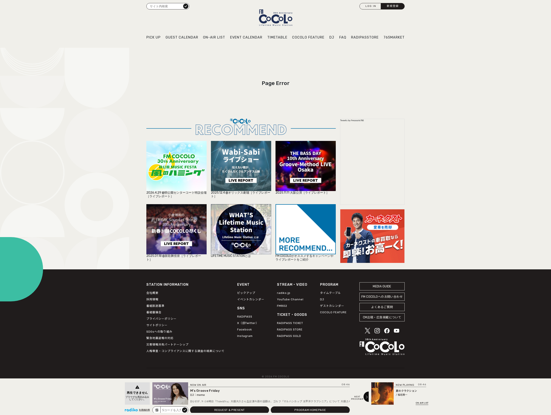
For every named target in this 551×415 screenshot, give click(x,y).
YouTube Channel (290, 299)
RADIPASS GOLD (289, 336)
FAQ (342, 37)
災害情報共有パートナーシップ (167, 344)
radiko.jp (283, 293)
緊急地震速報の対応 (159, 338)
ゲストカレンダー (332, 305)
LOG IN (370, 6)
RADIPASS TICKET (290, 323)
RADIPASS (244, 316)
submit (184, 410)
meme (201, 394)
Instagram (245, 336)
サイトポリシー (156, 325)
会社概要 (152, 293)
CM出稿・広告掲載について (382, 317)
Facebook (244, 329)
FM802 (282, 305)
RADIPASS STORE (290, 329)
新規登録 (393, 6)
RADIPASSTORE (365, 37)
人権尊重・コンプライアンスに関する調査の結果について (185, 351)
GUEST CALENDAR (182, 37)
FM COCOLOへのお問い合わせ (382, 297)
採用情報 (152, 299)
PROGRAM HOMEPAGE (310, 410)
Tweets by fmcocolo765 (352, 120)
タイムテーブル (330, 293)
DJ (331, 37)
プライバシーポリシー (161, 318)
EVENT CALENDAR (246, 37)
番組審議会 (153, 312)
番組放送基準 (155, 305)
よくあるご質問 (382, 307)
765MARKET (394, 37)
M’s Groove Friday (205, 391)
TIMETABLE (277, 37)
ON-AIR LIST (214, 37)
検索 (186, 6)
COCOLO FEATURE (308, 37)
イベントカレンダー (250, 299)
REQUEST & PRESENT (229, 410)
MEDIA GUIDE (382, 286)
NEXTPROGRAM (357, 398)
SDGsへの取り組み (159, 331)
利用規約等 (144, 410)
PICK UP (153, 37)
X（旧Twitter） (248, 323)
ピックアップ (246, 293)
